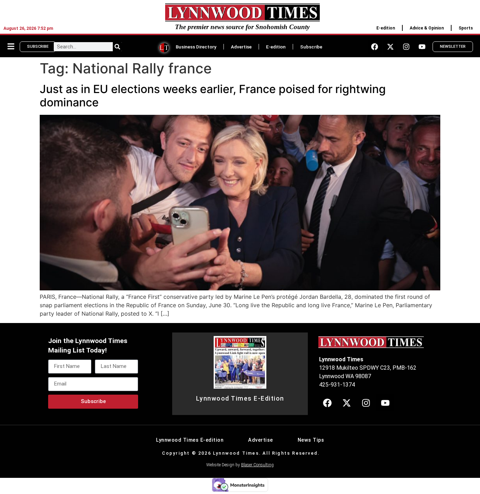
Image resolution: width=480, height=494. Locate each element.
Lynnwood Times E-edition (189, 440)
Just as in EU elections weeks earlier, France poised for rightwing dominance (213, 95)
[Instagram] (406, 47)
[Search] (117, 46)
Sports (466, 28)
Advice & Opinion (427, 28)
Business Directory (196, 47)
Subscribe (311, 47)
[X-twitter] (390, 47)
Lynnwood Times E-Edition (240, 398)
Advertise (241, 47)
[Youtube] (422, 47)
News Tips (311, 440)
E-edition (385, 28)
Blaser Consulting (257, 464)
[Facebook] (375, 47)
